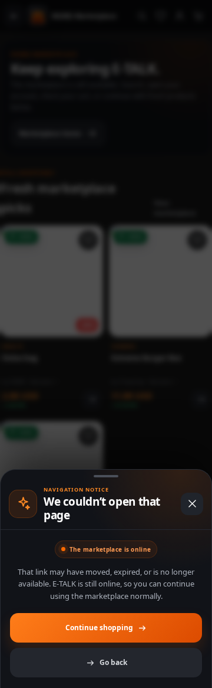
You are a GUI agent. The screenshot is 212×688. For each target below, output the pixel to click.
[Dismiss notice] (106, 344)
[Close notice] (192, 504)
